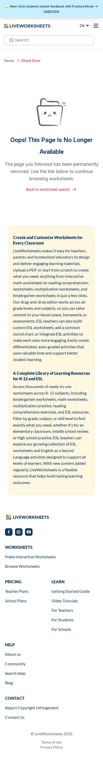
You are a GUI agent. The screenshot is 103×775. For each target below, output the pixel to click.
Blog (9, 682)
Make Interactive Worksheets (30, 556)
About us (13, 654)
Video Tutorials (65, 600)
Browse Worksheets (22, 566)
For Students (63, 619)
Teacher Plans (16, 591)
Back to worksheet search (48, 189)
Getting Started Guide (71, 591)
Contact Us (14, 717)
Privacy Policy (51, 747)
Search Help (15, 673)
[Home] (27, 25)
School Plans (16, 600)
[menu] (96, 26)
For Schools (61, 629)
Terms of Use (52, 742)
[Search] (10, 40)
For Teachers (62, 610)
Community (15, 663)
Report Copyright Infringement (31, 707)
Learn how (51, 11)
